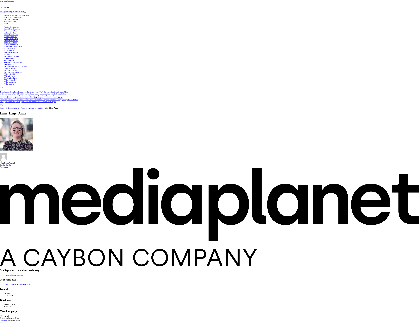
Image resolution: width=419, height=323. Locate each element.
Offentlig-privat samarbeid (13, 62)
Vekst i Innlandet (10, 80)
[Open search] (1, 90)
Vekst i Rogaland (10, 33)
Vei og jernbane (9, 76)
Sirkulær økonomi (10, 43)
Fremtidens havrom (11, 19)
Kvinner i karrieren (10, 37)
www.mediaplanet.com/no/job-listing (17, 284)
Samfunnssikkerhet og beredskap (15, 66)
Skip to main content (7, 1)
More (6, 23)
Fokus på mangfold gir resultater (32, 108)
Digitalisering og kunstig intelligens (16, 15)
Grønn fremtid (9, 60)
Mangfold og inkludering (13, 17)
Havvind (7, 54)
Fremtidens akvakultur (12, 29)
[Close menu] (1, 104)
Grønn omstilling (10, 21)
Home (2, 108)
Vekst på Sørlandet (10, 68)
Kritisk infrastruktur (11, 45)
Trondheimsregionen (11, 27)
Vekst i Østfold (9, 74)
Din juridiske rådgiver (11, 56)
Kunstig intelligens (10, 78)
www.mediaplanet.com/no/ (13, 275)
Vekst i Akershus (10, 82)
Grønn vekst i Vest (10, 31)
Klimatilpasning (9, 48)
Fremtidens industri (11, 41)
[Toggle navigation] (25, 12)
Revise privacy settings (14, 320)
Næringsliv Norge (12, 12)
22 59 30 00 (8, 295)
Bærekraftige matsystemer (13, 47)
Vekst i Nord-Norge (11, 39)
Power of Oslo (9, 64)
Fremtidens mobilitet (11, 35)
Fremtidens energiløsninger (13, 72)
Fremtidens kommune (11, 52)
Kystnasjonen (9, 50)
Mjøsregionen (9, 58)
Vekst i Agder (9, 84)
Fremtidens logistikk (11, 70)
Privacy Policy (4, 320)
